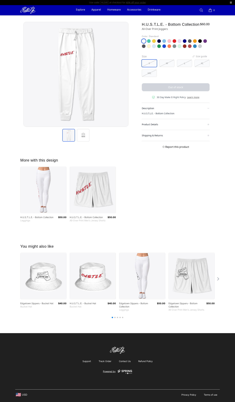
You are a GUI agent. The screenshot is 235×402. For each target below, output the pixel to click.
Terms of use (210, 394)
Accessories (134, 9)
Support (86, 361)
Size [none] (144, 56)
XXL (149, 73)
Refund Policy (145, 361)
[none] (199, 56)
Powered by (109, 371)
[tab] (69, 135)
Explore (80, 9)
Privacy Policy (188, 394)
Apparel (96, 9)
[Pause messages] (231, 2)
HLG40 (104, 2)
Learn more (193, 97)
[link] (43, 190)
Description (148, 108)
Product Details (150, 124)
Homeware (114, 9)
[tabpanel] (76, 74)
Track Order (105, 361)
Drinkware (154, 9)
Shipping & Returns (152, 135)
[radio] (149, 63)
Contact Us (125, 361)
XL (202, 63)
